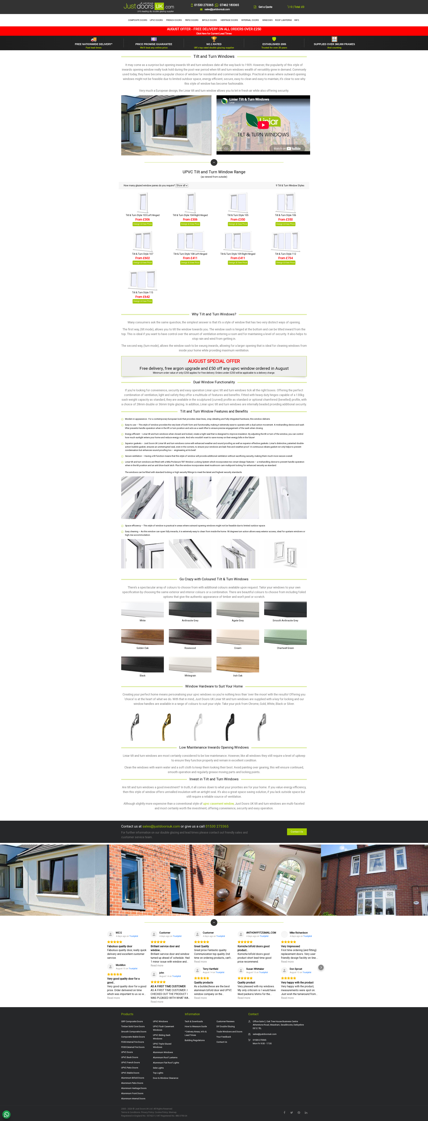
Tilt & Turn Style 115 (142, 292)
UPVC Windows (160, 1021)
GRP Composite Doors (132, 1021)
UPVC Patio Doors (129, 1067)
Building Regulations (195, 1040)
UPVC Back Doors (129, 1057)
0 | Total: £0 (297, 7)
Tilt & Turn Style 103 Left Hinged (142, 215)
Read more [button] (113, 997)
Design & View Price (142, 224)
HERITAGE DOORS (229, 20)
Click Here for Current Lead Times (214, 33)
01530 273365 (217, 826)
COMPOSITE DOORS (137, 20)
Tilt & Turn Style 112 (285, 254)
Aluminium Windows (163, 1052)
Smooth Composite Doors (133, 1031)
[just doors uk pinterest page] (299, 1112)
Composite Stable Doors (133, 1037)
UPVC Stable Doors (130, 1073)
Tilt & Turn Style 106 (285, 215)
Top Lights (158, 1073)
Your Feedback (224, 1037)
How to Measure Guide (196, 1026)
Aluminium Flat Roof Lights (166, 1062)
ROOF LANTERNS (283, 20)
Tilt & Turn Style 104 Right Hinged (190, 215)
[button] (107, 967)
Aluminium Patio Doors (132, 1083)
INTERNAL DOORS (250, 20)
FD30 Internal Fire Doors (132, 1042)
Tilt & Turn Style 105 (237, 215)
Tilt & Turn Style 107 (142, 254)
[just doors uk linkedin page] (306, 1112)
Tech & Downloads (194, 1021)
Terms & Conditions (130, 1112)
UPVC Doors (127, 1052)
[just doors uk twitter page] (292, 1112)
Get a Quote (265, 7)
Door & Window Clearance (165, 1078)
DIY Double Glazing (226, 1026)
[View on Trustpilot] (110, 934)
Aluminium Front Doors (132, 1093)
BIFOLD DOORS (209, 20)
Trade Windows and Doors (229, 1031)
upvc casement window (218, 803)
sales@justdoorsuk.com (161, 826)
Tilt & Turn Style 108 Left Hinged (190, 254)
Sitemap (173, 1112)
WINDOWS (267, 20)
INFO (296, 20)
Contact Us (297, 831)
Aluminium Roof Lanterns (165, 1057)
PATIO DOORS (191, 20)
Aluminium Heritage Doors (133, 1088)
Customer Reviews (225, 1021)
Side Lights (158, 1068)
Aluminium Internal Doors (133, 1098)
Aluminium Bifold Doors (132, 1078)
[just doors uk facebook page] (284, 1112)
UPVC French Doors (130, 1062)
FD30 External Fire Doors (132, 1047)
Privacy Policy (147, 1112)
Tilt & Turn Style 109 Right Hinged (237, 254)
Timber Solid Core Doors (133, 1026)
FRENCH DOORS (174, 20)
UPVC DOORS (156, 20)
